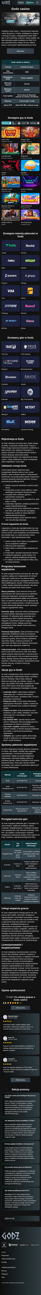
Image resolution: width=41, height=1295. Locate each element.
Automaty (33, 123)
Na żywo (13, 123)
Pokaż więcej (20, 1080)
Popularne (5, 123)
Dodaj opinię (20, 1008)
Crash (24, 123)
